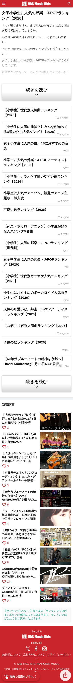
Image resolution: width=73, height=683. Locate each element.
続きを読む (36, 92)
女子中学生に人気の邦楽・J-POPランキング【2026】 (36, 263)
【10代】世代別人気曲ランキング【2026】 (36, 329)
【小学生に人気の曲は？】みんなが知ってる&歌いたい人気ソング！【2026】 (36, 130)
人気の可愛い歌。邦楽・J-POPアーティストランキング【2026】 (36, 312)
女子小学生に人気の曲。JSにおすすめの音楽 (36, 146)
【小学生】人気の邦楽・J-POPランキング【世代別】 (36, 246)
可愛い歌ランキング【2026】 (36, 213)
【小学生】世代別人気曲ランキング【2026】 (36, 113)
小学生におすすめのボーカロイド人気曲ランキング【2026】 (36, 296)
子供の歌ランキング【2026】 (36, 345)
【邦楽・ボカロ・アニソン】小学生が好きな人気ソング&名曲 (36, 229)
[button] (65, 675)
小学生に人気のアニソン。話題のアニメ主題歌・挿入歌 (36, 196)
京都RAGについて (34, 654)
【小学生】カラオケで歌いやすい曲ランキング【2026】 (36, 180)
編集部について (11, 654)
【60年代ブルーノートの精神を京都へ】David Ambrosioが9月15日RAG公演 (36, 362)
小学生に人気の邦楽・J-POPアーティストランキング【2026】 (36, 163)
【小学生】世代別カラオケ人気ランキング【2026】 (36, 279)
